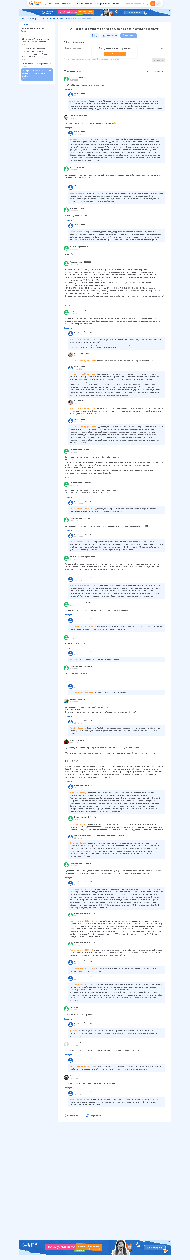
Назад (26, 24)
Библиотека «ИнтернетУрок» (32, 19)
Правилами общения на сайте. (108, 59)
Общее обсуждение (74, 42)
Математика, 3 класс (56, 19)
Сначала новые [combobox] (153, 71)
